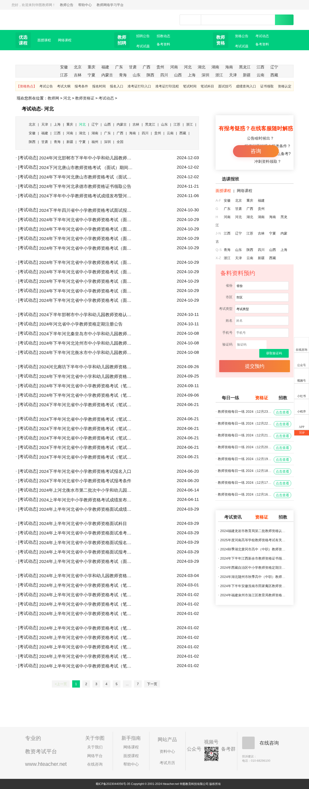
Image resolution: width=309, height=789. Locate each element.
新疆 (247, 75)
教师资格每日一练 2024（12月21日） (245, 435)
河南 (174, 67)
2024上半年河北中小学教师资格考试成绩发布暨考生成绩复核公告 (86, 500)
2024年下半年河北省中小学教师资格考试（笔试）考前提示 (86, 395)
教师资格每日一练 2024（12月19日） (245, 459)
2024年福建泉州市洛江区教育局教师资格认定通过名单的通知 (253, 595)
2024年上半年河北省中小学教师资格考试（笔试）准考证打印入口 (86, 628)
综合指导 (122, 61)
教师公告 (66, 5)
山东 (136, 75)
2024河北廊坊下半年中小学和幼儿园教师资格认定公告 (86, 366)
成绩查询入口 (246, 86)
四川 (164, 75)
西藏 (274, 75)
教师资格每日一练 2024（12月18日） (245, 471)
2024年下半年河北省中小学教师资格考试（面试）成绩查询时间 (86, 229)
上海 (192, 75)
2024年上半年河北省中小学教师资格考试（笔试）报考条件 (86, 666)
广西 (146, 67)
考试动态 (262, 36)
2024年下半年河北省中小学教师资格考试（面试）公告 (86, 300)
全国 (120, 142)
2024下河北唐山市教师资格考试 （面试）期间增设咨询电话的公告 (86, 167)
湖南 (215, 67)
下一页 (152, 684)
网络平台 (95, 756)
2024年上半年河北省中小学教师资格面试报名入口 (86, 542)
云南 (260, 75)
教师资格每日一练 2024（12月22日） (245, 423)
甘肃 (133, 67)
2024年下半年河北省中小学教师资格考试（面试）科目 (86, 219)
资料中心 (167, 751)
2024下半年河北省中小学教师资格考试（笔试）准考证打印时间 (86, 438)
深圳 (205, 75)
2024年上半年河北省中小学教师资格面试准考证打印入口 (86, 533)
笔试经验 (262, 52)
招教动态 (163, 36)
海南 (229, 67)
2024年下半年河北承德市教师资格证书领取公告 (85, 186)
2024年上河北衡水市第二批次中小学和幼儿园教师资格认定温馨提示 (86, 490)
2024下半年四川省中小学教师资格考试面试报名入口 (86, 210)
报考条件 (81, 86)
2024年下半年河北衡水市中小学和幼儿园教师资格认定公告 (86, 352)
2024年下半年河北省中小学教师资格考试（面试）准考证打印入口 (86, 262)
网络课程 (64, 40)
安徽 (64, 67)
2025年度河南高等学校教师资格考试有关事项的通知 (253, 540)
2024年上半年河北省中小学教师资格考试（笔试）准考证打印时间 (86, 637)
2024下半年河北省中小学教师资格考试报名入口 (85, 471)
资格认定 (284, 86)
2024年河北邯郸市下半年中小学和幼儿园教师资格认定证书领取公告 (86, 158)
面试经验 (221, 61)
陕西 (150, 75)
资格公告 (241, 36)
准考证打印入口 (139, 86)
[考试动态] (28, 157)
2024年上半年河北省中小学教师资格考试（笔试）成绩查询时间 (86, 613)
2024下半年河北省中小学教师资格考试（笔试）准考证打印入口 (86, 447)
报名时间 (99, 86)
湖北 (201, 67)
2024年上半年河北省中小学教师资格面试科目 (83, 523)
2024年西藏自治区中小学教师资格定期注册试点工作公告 (253, 567)
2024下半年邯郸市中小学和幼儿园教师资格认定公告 (86, 314)
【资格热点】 (26, 86)
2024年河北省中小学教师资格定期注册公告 (81, 324)
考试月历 (167, 763)
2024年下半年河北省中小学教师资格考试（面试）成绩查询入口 (86, 238)
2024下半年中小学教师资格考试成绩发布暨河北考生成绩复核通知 (86, 195)
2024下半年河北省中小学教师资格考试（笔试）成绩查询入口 (86, 428)
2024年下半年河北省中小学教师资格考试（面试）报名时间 (86, 281)
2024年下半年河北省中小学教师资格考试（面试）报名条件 (86, 291)
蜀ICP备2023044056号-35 (113, 784)
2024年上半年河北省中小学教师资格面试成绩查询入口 (86, 509)
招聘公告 (143, 36)
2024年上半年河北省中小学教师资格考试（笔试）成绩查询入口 (86, 604)
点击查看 (282, 412)
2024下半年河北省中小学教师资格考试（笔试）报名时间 (86, 457)
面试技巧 (225, 86)
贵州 (160, 67)
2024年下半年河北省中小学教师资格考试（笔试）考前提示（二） (86, 386)
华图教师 (38, 16)
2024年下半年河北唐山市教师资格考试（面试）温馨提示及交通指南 (86, 177)
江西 (260, 67)
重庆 (91, 67)
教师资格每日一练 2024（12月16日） (245, 494)
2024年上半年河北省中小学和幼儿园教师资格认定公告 (86, 575)
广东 (119, 67)
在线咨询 (95, 764)
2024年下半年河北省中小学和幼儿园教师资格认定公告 (86, 376)
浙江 (219, 75)
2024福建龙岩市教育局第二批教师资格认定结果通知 (253, 531)
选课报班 (230, 179)
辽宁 (274, 67)
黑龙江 (245, 67)
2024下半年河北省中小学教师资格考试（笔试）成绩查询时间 (86, 419)
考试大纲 (63, 86)
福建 (105, 67)
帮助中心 (85, 5)
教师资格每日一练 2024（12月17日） (245, 482)
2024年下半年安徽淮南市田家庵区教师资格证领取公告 (253, 586)
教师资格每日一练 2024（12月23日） (245, 411)
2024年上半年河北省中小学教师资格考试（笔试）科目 (86, 594)
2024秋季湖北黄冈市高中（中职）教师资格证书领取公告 (253, 549)
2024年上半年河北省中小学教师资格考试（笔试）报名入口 (86, 647)
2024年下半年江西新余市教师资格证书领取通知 (253, 558)
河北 (188, 67)
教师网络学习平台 (110, 5)
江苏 (64, 75)
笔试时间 (190, 86)
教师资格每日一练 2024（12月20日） (245, 447)
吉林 (78, 75)
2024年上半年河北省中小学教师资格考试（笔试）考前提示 (86, 585)
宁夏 (91, 75)
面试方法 (163, 52)
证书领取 (267, 86)
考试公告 (46, 86)
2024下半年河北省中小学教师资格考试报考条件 (85, 480)
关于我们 (95, 747)
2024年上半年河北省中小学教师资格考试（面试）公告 (86, 561)
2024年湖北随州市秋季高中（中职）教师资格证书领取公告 (253, 577)
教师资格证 (84, 98)
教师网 (53, 98)
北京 (78, 67)
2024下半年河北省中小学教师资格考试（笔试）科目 (86, 404)
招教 (283, 397)
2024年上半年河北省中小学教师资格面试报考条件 (86, 552)
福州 (94, 142)
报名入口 (116, 86)
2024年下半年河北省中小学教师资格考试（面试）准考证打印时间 (86, 248)
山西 (178, 75)
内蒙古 (107, 75)
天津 (233, 75)
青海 (123, 75)
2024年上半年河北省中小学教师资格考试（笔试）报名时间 (86, 656)
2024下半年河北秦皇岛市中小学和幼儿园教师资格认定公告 (86, 333)
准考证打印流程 (167, 86)
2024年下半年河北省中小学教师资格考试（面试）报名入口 (86, 272)
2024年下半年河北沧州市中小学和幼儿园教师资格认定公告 (86, 343)
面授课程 (44, 40)
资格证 (261, 397)
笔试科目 (207, 86)
